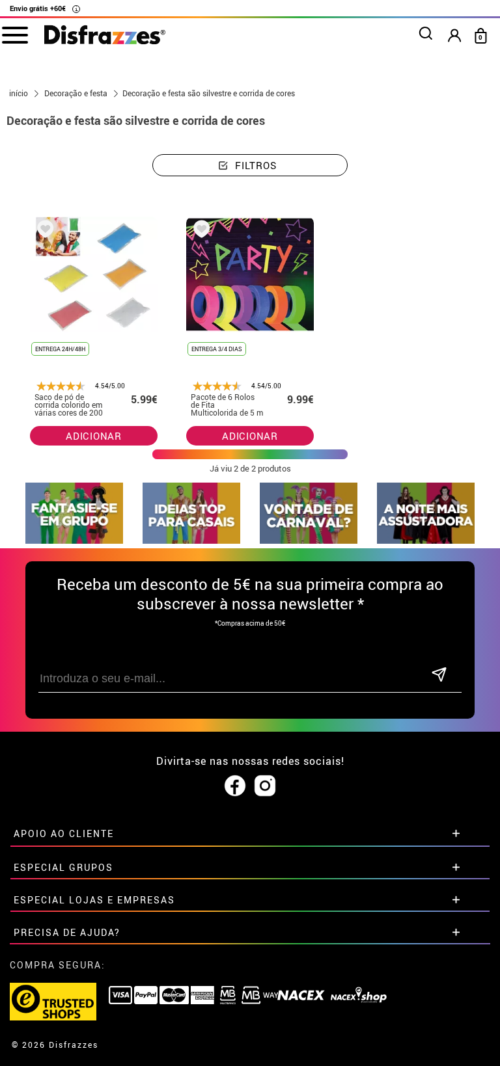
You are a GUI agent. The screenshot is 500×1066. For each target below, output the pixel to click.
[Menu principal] (14, 34)
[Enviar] (439, 675)
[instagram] (265, 786)
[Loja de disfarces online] (104, 36)
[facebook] (235, 786)
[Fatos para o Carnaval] (308, 540)
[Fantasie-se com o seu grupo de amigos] (74, 540)
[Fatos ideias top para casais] (191, 540)
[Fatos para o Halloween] (426, 540)
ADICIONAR (94, 435)
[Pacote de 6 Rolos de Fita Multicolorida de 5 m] (199, 231)
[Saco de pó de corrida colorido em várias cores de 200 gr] (42, 231)
